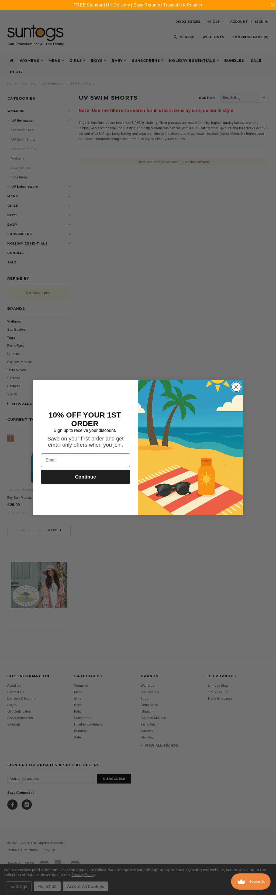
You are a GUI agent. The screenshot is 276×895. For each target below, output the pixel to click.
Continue (85, 477)
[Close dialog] (236, 387)
